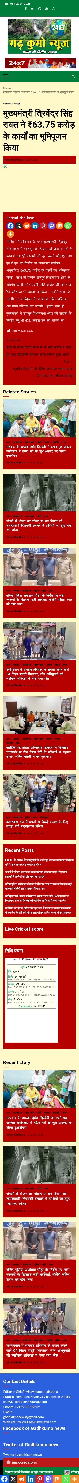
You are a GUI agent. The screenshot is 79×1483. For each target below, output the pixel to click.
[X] (18, 225)
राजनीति (56, 442)
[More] (10, 234)
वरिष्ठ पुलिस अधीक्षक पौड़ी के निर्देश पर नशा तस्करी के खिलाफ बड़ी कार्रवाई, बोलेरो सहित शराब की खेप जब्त (39, 567)
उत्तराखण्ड (7, 103)
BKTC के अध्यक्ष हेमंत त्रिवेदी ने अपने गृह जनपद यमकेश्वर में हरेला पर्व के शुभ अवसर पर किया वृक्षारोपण (39, 418)
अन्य (8, 442)
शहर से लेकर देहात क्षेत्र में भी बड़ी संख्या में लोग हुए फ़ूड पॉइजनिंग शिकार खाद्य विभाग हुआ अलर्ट (38, 347)
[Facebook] (10, 225)
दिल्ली (50, 739)
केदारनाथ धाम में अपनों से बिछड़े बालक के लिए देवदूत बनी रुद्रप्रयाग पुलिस (39, 793)
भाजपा (47, 442)
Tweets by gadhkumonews (22, 1454)
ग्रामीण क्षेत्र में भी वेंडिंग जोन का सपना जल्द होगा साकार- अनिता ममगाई (43, 368)
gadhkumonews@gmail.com (23, 1417)
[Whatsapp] (68, 225)
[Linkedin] (35, 225)
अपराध (16, 590)
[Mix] (59, 225)
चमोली (50, 665)
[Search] (73, 76)
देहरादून (17, 103)
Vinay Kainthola (14, 159)
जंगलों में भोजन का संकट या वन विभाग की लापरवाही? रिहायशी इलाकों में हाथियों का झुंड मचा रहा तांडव (39, 492)
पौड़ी (40, 442)
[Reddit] (27, 225)
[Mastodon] (51, 225)
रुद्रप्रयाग (44, 817)
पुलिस (37, 590)
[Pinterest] (43, 225)
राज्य (64, 442)
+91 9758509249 (27, 1407)
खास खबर (30, 442)
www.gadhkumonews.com (37, 1422)
